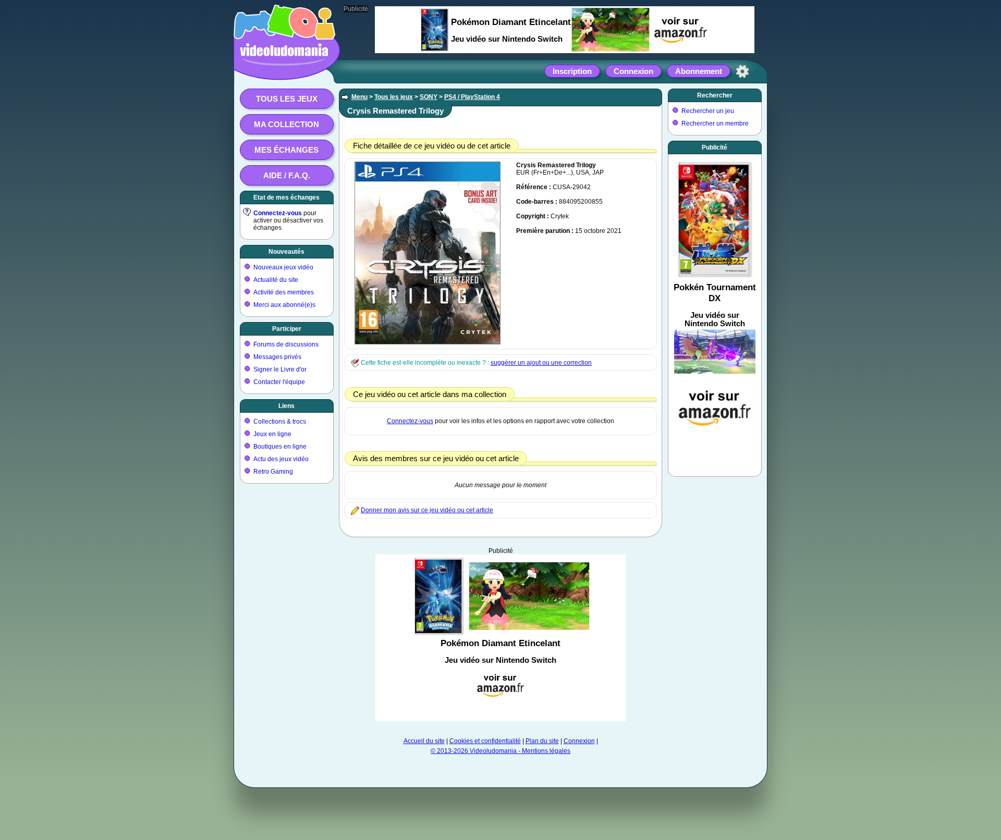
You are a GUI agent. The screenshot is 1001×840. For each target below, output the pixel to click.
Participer (286, 328)
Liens (286, 406)
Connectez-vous (277, 213)
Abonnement (698, 71)
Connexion (633, 71)
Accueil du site (424, 741)
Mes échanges (286, 149)
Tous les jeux (287, 98)
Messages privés (277, 357)
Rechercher (715, 95)
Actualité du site (275, 279)
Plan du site (542, 741)
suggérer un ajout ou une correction (541, 362)
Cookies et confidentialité (485, 741)
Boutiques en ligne (280, 446)
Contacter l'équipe (279, 382)
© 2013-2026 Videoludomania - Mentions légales (500, 751)
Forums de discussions (286, 344)
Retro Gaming (273, 471)
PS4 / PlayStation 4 (472, 97)
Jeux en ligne (272, 434)
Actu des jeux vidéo (281, 459)
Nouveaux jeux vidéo (283, 267)
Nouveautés (286, 251)
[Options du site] (742, 71)
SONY (428, 97)
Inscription (572, 71)
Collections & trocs (279, 421)
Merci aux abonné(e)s (284, 304)
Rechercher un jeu (707, 111)
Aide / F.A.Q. (286, 175)
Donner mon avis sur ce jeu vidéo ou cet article (427, 510)
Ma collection (286, 124)
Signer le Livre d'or (280, 369)
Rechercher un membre (715, 123)
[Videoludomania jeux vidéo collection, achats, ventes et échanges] (284, 69)
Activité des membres (283, 292)
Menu (359, 97)
